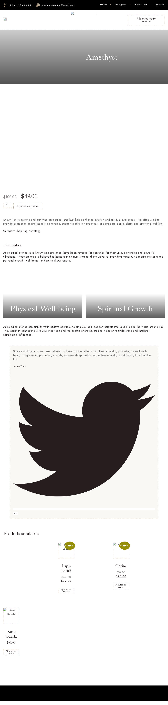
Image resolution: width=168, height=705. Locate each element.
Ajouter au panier (28, 206)
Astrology (35, 231)
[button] (2, 703)
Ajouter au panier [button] (66, 590)
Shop (19, 231)
